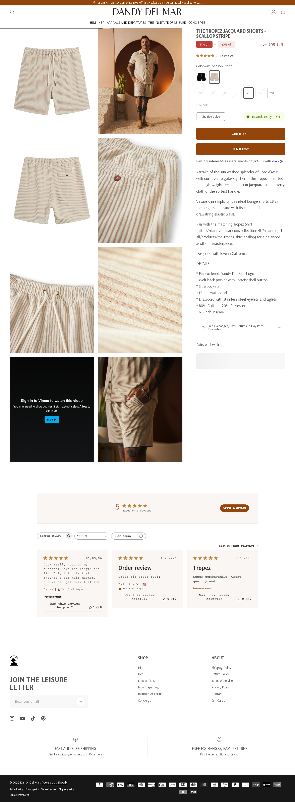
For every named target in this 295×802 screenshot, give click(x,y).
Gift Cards (218, 700)
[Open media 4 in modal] (140, 190)
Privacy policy (32, 789)
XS (201, 93)
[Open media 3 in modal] (52, 190)
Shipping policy (66, 789)
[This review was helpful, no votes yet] (90, 607)
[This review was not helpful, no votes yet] (97, 607)
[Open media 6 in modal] (140, 300)
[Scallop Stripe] (215, 77)
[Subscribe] (81, 702)
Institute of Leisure (150, 694)
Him (140, 668)
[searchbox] (51, 536)
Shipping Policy (221, 668)
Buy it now (241, 149)
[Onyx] (201, 77)
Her (140, 674)
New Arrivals (146, 681)
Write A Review (234, 508)
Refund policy (16, 789)
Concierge (144, 700)
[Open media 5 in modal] (52, 300)
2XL (260, 93)
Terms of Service (222, 681)
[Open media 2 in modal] (52, 81)
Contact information (20, 794)
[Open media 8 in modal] (140, 409)
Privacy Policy (221, 687)
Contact (217, 694)
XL (248, 93)
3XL (272, 93)
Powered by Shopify (54, 782)
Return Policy (220, 674)
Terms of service (48, 789)
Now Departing (148, 687)
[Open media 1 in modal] (140, 81)
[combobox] (91, 536)
